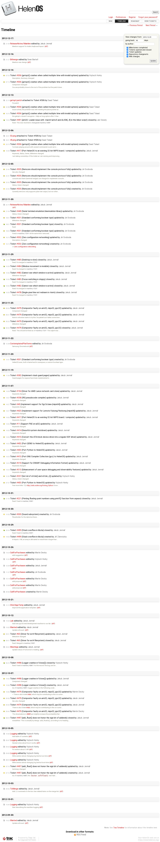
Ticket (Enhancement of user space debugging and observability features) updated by (55, 469)
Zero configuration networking (25, 247)
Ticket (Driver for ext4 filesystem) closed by (36, 640)
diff (46, 46)
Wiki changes (134, 56)
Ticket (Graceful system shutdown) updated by (38, 430)
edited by (29, 43)
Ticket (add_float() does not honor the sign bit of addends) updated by (48, 766)
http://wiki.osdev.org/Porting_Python (40, 485)
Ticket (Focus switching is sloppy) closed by (36, 279)
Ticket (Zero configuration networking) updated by (38, 237)
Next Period (150, 25)
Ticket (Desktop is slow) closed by (32, 260)
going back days (137, 40)
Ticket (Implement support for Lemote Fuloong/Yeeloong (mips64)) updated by (52, 411)
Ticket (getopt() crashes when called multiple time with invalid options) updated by (54, 75)
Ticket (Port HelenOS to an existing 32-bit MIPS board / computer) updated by (52, 151)
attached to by (32, 100)
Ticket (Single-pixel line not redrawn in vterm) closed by (41, 292)
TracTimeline (118, 828)
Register (132, 17)
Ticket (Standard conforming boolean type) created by (40, 359)
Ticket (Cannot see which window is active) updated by (41, 273)
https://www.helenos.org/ (148, 840)
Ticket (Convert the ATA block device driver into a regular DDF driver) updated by (52, 437)
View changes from (134, 37)
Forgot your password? (148, 17)
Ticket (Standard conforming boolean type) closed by (40, 224)
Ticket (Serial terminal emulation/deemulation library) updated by (45, 211)
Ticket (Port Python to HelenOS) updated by (37, 450)
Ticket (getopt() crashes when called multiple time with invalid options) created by (52, 144)
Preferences (121, 17)
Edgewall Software (28, 840)
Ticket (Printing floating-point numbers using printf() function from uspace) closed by (54, 498)
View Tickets (150, 21)
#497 (29, 714)
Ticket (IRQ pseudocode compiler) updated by (37, 397)
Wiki (110, 21)
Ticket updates (135, 52)
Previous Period (136, 25)
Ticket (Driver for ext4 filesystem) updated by (37, 634)
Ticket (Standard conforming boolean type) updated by (40, 218)
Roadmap (135, 21)
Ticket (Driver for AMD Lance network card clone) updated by (44, 391)
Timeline (122, 21)
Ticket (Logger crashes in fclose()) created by (37, 685)
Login (111, 17)
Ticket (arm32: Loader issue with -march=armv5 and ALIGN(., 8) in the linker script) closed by (56, 120)
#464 (29, 694)
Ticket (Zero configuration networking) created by (38, 244)
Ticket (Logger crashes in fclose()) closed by (37, 663)
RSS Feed (81, 834)
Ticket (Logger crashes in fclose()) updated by (37, 678)
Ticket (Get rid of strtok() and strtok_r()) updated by (40, 476)
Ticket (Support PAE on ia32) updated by (34, 424)
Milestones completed (138, 48)
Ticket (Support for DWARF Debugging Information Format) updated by (48, 463)
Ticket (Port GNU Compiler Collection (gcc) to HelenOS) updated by (47, 456)
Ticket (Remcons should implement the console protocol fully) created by (49, 189)
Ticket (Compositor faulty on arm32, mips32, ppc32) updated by (45, 308)
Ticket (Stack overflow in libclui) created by (36, 537)
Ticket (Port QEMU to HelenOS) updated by (36, 443)
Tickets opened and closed (139, 50)
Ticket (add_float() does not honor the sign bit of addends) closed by (47, 718)
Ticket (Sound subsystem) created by (33, 514)
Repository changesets (138, 54)
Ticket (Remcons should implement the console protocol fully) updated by (49, 169)
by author (130, 44)
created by (27, 592)
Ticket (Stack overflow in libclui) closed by (35, 530)
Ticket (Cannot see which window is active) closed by (40, 286)
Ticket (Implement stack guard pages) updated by (39, 375)
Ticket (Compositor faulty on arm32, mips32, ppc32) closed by (44, 328)
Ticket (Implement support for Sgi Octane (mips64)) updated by (44, 404)
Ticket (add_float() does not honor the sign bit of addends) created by (48, 773)
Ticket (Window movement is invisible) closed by (38, 266)
